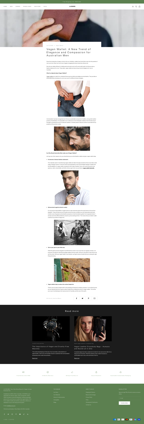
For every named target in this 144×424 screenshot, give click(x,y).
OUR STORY (37, 6)
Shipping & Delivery (90, 392)
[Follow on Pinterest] (16, 414)
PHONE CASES (27, 6)
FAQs (87, 399)
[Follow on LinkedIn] (27, 414)
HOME (5, 6)
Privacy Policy (89, 397)
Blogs (55, 402)
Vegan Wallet (59, 45)
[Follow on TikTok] (24, 414)
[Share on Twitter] (82, 298)
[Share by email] (95, 298)
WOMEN (18, 6)
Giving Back (56, 399)
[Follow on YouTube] (20, 414)
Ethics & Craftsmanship (59, 397)
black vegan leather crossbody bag (84, 343)
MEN (11, 6)
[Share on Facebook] (76, 298)
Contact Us (88, 404)
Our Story (56, 392)
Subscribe (124, 403)
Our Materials (57, 394)
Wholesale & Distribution (92, 402)
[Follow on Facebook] (4, 414)
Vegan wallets (49, 76)
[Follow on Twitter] (8, 414)
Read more (34, 358)
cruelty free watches (38, 343)
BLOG (45, 6)
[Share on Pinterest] (89, 298)
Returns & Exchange (91, 394)
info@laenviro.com (11, 405)
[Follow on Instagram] (12, 414)
